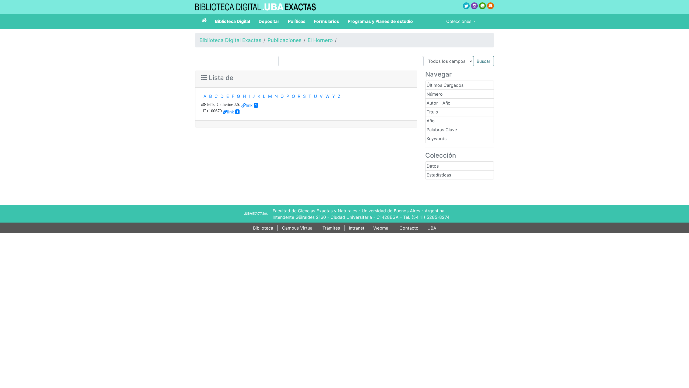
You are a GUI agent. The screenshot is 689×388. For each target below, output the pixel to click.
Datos (433, 166)
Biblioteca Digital (232, 21)
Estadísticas (439, 175)
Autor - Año (439, 103)
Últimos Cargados (445, 85)
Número (435, 94)
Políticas (296, 21)
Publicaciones (284, 40)
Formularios (326, 21)
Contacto (409, 228)
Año (431, 120)
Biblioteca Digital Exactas (230, 40)
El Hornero (320, 40)
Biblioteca (263, 228)
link (249, 105)
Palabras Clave (442, 129)
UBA (431, 228)
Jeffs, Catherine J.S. (223, 104)
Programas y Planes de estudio (380, 21)
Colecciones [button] (459, 21)
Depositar (269, 21)
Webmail (382, 228)
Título (432, 112)
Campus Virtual (298, 228)
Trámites (331, 228)
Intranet (356, 228)
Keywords (437, 138)
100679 (215, 111)
